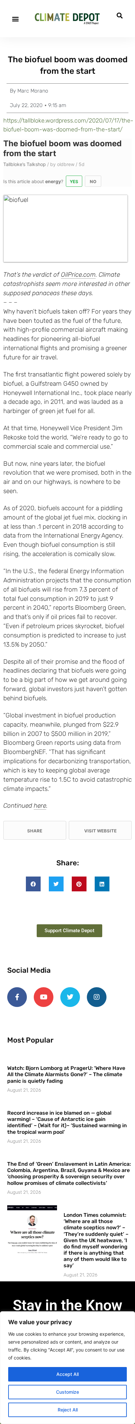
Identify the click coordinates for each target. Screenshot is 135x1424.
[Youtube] (43, 997)
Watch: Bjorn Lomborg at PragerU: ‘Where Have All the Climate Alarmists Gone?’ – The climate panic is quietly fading (66, 1074)
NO (93, 181)
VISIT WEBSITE (100, 830)
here (40, 805)
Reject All (68, 1409)
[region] (67, 1367)
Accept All (67, 1374)
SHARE (34, 830)
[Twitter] (70, 997)
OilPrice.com (78, 274)
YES (74, 181)
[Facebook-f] (17, 997)
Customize (67, 1392)
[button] (15, 18)
